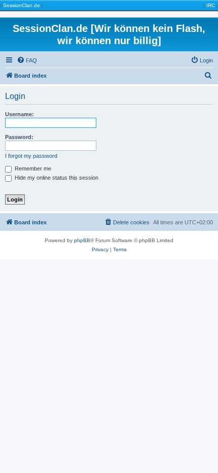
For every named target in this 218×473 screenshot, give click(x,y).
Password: (19, 137)
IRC (210, 5)
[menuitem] (27, 60)
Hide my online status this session (55, 178)
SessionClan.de (21, 5)
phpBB (82, 240)
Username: (19, 114)
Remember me (32, 168)
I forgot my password (31, 156)
